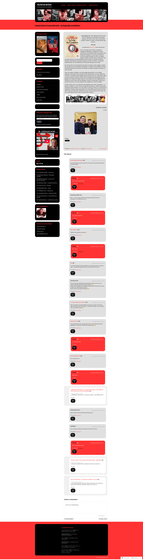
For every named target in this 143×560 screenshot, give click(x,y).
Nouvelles (39, 84)
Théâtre (38, 94)
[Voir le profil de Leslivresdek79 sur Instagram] (40, 163)
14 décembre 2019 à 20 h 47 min (98, 263)
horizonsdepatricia (75, 356)
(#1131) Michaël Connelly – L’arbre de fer (45, 172)
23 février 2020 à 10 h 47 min (76, 482)
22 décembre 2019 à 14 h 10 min (98, 426)
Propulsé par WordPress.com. (102, 557)
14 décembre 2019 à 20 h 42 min (98, 230)
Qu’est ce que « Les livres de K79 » (77, 5)
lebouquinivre (74, 229)
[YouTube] (42, 163)
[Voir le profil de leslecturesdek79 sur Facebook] (37, 163)
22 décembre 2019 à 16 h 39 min (96, 442)
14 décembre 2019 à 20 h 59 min (98, 281)
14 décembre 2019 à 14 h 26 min (98, 160)
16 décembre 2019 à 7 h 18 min (77, 393)
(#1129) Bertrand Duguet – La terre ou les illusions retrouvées (71, 546)
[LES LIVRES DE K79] (71, 20)
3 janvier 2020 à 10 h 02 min (76, 462)
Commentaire (101, 515)
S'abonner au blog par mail (44, 112)
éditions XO (92, 47)
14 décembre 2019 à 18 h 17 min (98, 195)
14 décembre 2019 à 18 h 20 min (96, 213)
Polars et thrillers (88, 148)
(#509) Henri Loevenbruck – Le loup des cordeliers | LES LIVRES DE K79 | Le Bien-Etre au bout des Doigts (87, 390)
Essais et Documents (41, 97)
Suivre (39, 121)
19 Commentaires (103, 148)
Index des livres (93, 5)
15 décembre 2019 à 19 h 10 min (98, 356)
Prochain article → (103, 519)
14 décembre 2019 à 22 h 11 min (98, 302)
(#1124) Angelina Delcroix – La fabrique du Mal (46, 193)
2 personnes (78, 235)
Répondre (72, 170)
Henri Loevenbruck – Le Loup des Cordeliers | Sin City (84, 479)
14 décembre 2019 (78, 148)
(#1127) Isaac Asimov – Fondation (44, 185)
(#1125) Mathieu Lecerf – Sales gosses (45, 190)
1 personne (78, 167)
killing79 (71, 148)
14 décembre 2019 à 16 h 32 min (96, 178)
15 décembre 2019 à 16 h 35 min (98, 321)
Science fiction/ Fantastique (42, 89)
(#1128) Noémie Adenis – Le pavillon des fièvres (47, 183)
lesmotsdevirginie (65, 550)
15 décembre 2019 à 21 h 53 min (96, 372)
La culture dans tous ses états (78, 302)
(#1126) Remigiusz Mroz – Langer (44, 188)
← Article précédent (68, 519)
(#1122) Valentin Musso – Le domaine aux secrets (47, 199)
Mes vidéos (39, 74)
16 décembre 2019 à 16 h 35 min (98, 410)
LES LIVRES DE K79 (44, 5)
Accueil (63, 5)
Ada (71, 263)
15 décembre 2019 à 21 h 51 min (96, 339)
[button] (41, 44)
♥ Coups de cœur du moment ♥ (43, 72)
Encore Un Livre (74, 321)
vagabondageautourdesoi (67, 530)
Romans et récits (40, 87)
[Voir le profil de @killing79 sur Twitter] (38, 163)
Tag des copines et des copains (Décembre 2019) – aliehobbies (86, 460)
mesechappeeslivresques (77, 160)
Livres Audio (39, 100)
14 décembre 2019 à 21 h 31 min (96, 246)
